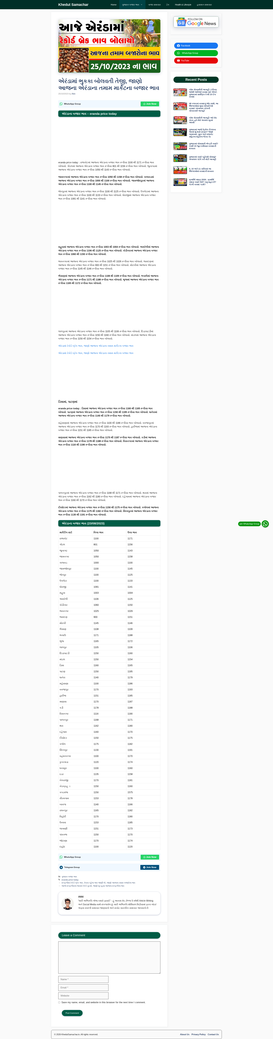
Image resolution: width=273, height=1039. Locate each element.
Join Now (151, 104)
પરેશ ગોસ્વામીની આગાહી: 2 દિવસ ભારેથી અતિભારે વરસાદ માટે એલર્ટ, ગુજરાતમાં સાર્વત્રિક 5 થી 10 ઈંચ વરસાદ (203, 93)
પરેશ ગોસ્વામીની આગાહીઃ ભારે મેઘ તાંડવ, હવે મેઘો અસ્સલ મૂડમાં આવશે (203, 120)
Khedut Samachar (73, 5)
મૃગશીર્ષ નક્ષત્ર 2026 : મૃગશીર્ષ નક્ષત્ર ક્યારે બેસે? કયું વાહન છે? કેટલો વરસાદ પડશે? (202, 182)
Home (113, 4)
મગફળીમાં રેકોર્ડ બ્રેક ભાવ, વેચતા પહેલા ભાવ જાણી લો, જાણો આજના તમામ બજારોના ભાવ (98, 883)
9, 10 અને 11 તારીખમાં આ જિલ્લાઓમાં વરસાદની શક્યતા (201, 170)
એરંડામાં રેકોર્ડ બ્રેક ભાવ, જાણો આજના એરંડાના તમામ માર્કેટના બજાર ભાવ (95, 346)
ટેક (168, 4)
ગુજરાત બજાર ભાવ (130, 4)
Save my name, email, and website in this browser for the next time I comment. (103, 1002)
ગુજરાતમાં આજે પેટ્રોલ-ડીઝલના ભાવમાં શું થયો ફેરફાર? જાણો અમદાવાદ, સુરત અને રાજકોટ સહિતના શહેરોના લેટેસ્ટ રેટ (202, 133)
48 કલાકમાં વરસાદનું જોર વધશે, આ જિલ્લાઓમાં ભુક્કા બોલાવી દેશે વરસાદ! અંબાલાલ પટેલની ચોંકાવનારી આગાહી (203, 107)
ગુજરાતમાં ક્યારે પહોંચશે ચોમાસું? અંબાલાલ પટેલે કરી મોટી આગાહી (202, 158)
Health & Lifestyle (183, 4)
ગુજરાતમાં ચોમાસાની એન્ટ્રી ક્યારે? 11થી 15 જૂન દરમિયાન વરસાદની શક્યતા (203, 146)
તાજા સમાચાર (154, 4)
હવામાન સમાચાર (204, 4)
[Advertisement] (109, 140)
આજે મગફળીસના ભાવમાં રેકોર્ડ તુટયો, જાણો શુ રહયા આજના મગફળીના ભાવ (93, 886)
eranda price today (70, 880)
